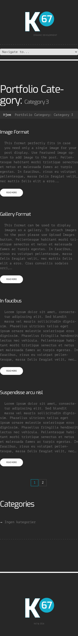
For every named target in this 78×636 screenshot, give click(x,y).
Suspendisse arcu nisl (21, 392)
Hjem (7, 115)
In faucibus (10, 301)
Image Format (14, 132)
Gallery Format (15, 214)
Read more (11, 192)
